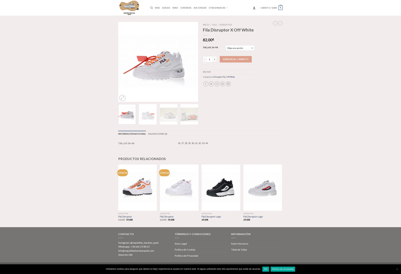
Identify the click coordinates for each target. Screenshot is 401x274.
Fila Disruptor (125, 216)
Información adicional (132, 134)
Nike (157, 8)
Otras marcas (217, 8)
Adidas (166, 8)
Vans (175, 8)
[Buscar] (151, 8)
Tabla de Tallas (239, 249)
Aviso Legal (181, 243)
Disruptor (226, 24)
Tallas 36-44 (210, 48)
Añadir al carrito (236, 59)
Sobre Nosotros (239, 243)
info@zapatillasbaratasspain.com (136, 250)
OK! (266, 269)
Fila (214, 24)
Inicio (206, 24)
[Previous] (124, 62)
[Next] (192, 62)
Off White (230, 77)
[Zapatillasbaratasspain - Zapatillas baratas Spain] (132, 8)
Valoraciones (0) (157, 134)
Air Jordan (200, 8)
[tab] (132, 134)
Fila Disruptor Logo (211, 216)
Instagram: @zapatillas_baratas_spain (138, 242)
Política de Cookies (185, 249)
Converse (185, 8)
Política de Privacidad (186, 255)
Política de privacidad (283, 269)
